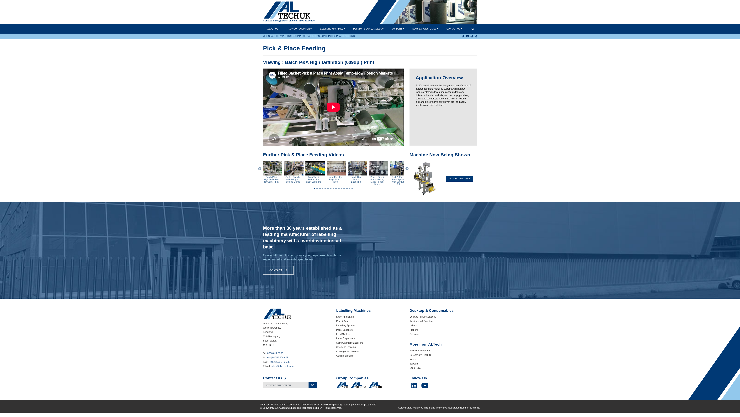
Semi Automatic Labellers (349, 343)
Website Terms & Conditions (285, 404)
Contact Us (278, 270)
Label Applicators (345, 316)
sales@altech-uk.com (285, 20)
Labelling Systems (346, 325)
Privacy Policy (309, 404)
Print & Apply (343, 321)
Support (397, 29)
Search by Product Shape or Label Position (297, 36)
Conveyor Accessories (348, 351)
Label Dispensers (345, 338)
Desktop (367, 29)
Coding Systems (344, 355)
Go (312, 385)
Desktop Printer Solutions (423, 316)
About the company (420, 350)
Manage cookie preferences (349, 404)
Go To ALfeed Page (459, 178)
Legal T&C (415, 368)
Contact (453, 29)
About (272, 29)
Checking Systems (346, 347)
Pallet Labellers (344, 330)
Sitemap (264, 404)
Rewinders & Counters (421, 321)
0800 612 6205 (307, 20)
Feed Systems (343, 334)
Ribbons (414, 330)
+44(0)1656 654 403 (277, 357)
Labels (413, 325)
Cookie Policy (325, 404)
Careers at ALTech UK (421, 355)
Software (414, 334)
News (424, 29)
